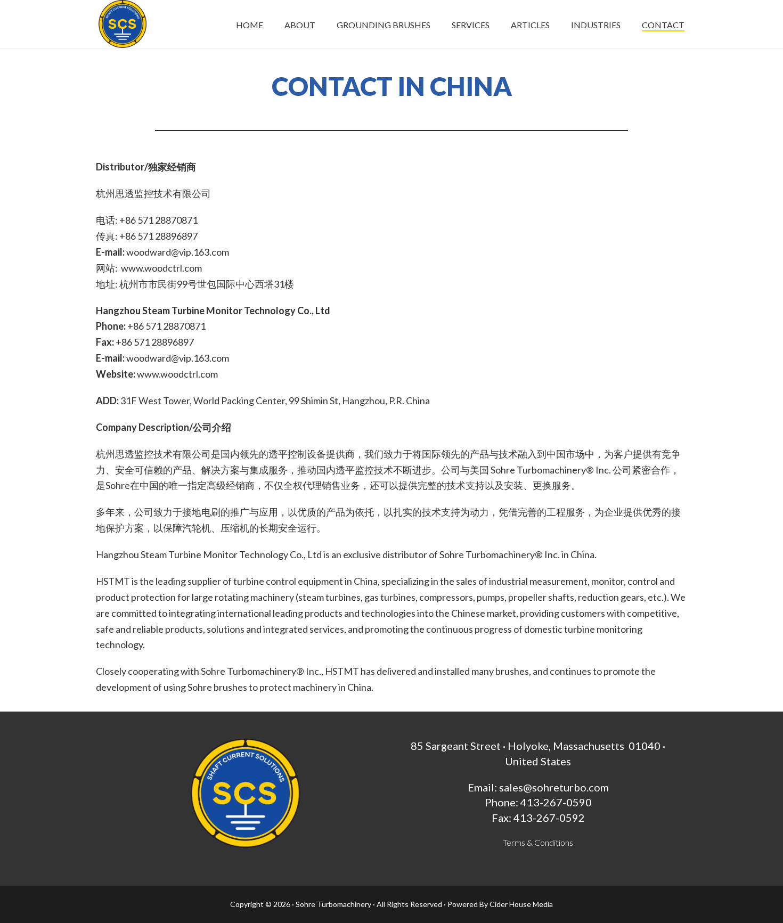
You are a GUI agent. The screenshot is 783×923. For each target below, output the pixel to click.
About (299, 25)
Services (471, 25)
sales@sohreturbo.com (554, 787)
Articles (530, 25)
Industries (596, 25)
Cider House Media (521, 904)
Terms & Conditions (538, 842)
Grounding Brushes (383, 25)
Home (249, 25)
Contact (663, 25)
